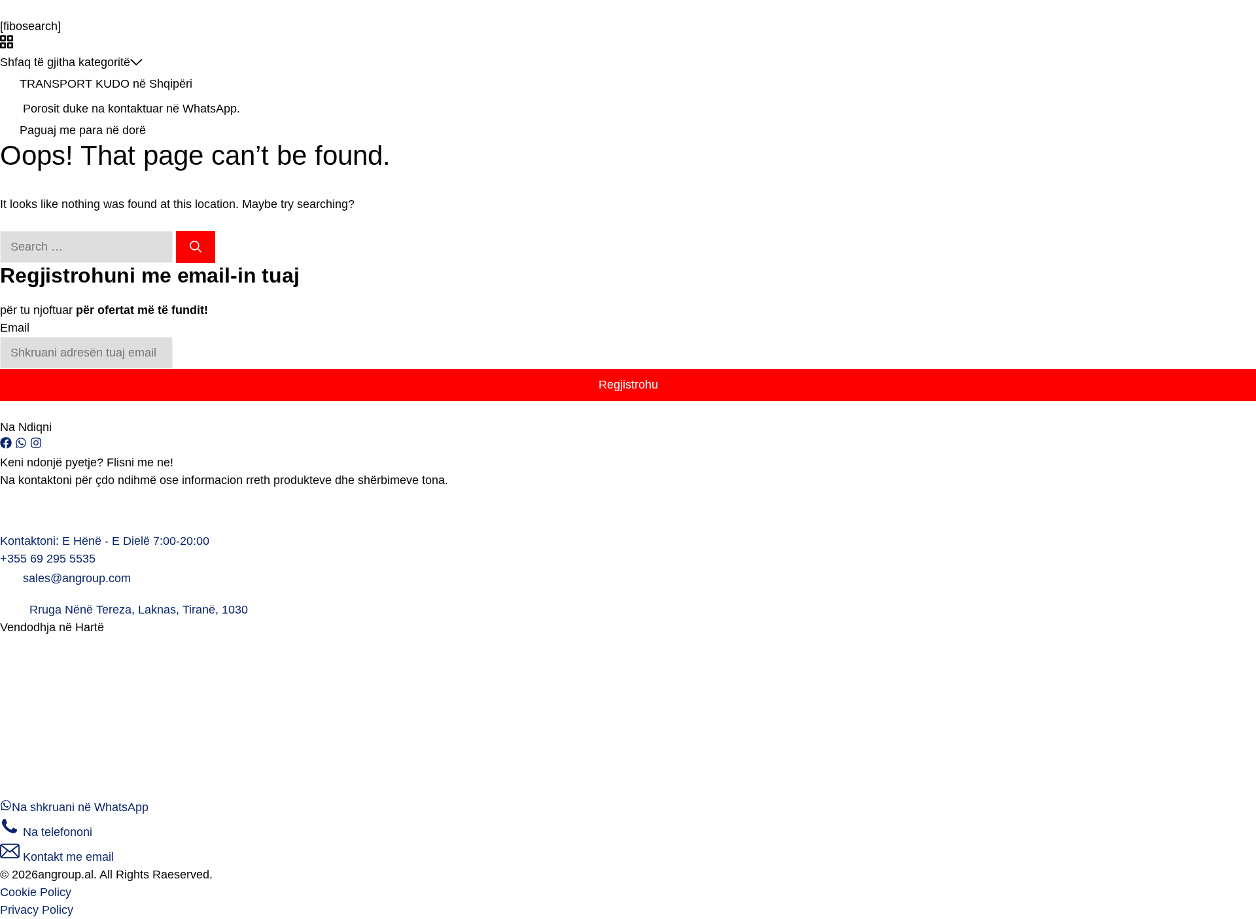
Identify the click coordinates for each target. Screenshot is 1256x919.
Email (14, 327)
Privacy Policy (36, 909)
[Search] (195, 247)
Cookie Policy (35, 892)
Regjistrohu (628, 384)
